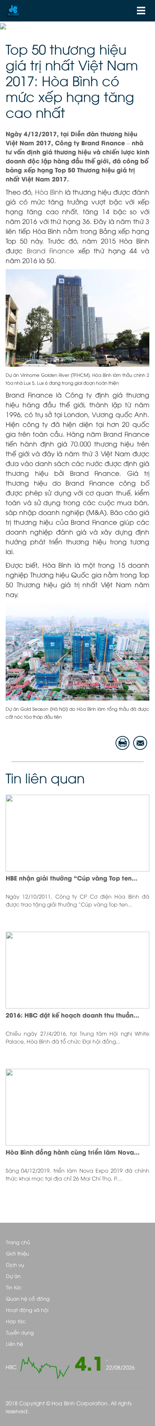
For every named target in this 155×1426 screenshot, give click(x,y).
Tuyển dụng (20, 1332)
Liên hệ (14, 1343)
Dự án (13, 1275)
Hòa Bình (49, 191)
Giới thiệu (17, 1253)
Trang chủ (18, 1242)
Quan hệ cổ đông (28, 1298)
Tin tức (13, 1287)
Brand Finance (50, 250)
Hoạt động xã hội (27, 1309)
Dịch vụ (15, 1264)
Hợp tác (16, 1321)
